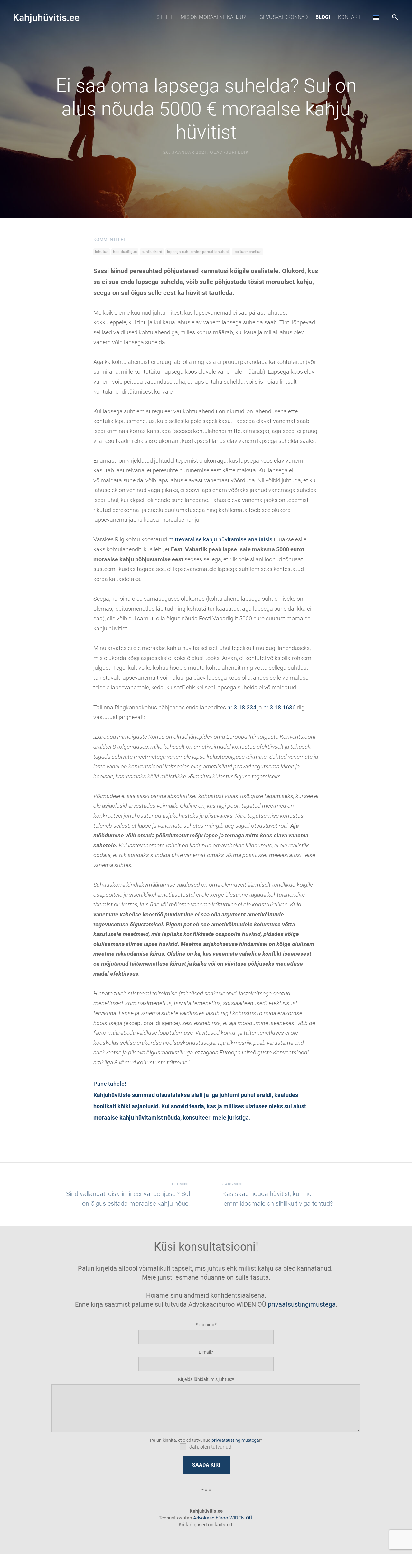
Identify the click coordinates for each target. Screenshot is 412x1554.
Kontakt (349, 17)
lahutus (101, 252)
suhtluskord (152, 252)
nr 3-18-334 (241, 707)
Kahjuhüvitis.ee (46, 17)
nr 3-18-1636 (279, 707)
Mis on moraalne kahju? (213, 17)
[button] (376, 17)
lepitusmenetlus (247, 252)
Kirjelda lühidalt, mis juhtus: (205, 1379)
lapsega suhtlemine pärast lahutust (198, 252)
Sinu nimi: (205, 1324)
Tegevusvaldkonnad (280, 17)
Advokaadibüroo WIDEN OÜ (222, 1518)
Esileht (163, 17)
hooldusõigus (125, 252)
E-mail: (205, 1352)
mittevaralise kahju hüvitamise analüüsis (220, 539)
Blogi (322, 17)
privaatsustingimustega (302, 1304)
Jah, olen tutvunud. (211, 1447)
